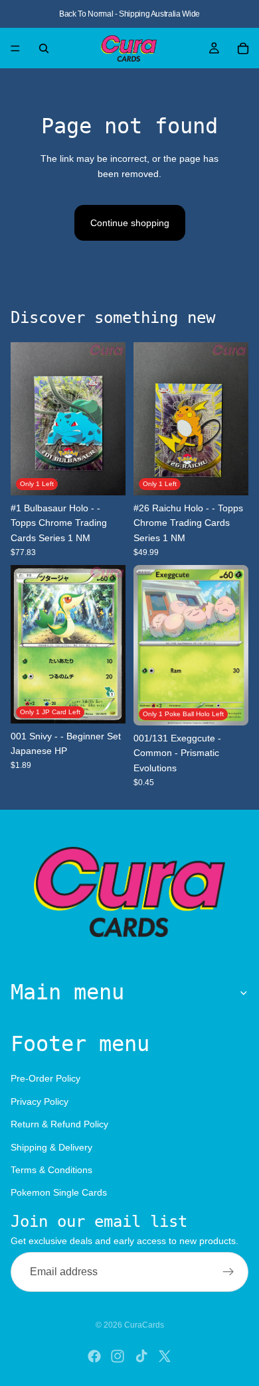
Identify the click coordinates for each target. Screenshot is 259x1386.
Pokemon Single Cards (59, 1193)
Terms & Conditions (51, 1170)
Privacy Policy (39, 1101)
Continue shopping (129, 223)
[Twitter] (165, 1356)
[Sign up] (228, 1272)
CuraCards (144, 1325)
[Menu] (15, 48)
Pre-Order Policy (45, 1079)
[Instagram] (118, 1356)
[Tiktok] (141, 1356)
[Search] (43, 48)
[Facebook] (94, 1356)
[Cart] (243, 48)
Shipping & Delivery (51, 1147)
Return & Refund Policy (59, 1124)
